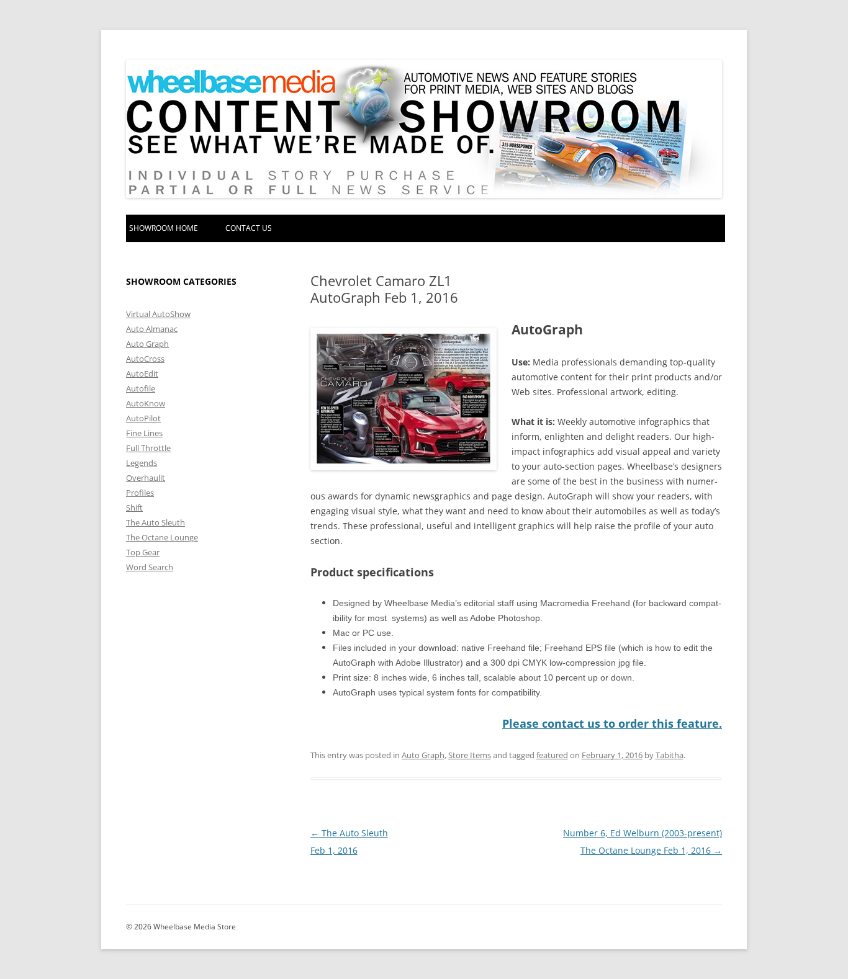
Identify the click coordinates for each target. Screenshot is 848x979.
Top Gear (143, 552)
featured (552, 755)
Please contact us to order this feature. (612, 723)
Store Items (469, 755)
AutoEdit (142, 373)
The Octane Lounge (162, 537)
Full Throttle (148, 448)
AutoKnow (145, 403)
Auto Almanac (152, 328)
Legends (141, 462)
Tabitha (669, 755)
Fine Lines (144, 433)
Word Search (149, 567)
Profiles (140, 492)
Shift (134, 507)
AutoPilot (143, 418)
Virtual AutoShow (158, 314)
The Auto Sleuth (155, 522)
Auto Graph (423, 755)
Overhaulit (145, 477)
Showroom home (163, 228)
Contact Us (248, 228)
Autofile (140, 388)
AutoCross (145, 358)
